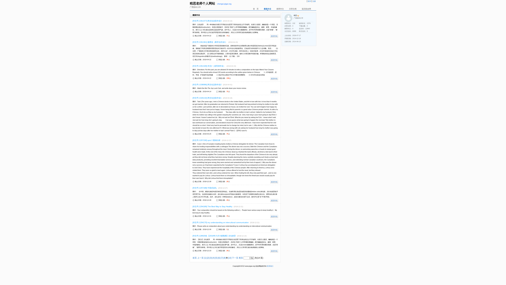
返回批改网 (306, 9)
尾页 (241, 258)
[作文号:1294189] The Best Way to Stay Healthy (212, 206)
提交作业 (274, 36)
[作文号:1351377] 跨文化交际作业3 (207, 21)
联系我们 (270, 266)
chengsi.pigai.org (224, 4)
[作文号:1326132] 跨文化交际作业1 (207, 98)
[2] (208, 258)
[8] (224, 258)
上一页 (200, 258)
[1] (205, 258)
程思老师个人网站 (202, 3)
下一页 (235, 258)
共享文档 (292, 9)
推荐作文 (280, 9)
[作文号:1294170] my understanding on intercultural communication (221, 222)
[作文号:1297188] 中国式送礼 (205, 188)
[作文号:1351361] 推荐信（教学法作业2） (210, 42)
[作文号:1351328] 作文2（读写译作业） (209, 66)
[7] (222, 258)
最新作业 (267, 9)
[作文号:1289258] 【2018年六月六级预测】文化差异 (214, 236)
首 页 (256, 9)
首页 (195, 258)
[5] (216, 258)
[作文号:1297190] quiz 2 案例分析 (206, 140)
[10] (229, 258)
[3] (211, 258)
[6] (219, 258)
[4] (213, 258)
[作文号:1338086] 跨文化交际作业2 (207, 85)
